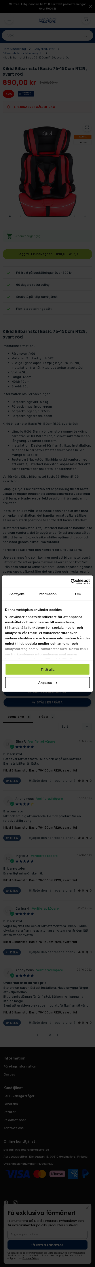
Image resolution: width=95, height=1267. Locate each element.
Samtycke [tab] (17, 594)
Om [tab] (78, 594)
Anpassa (45, 682)
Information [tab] (47, 594)
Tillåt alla (47, 669)
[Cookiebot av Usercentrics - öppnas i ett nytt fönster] (70, 581)
